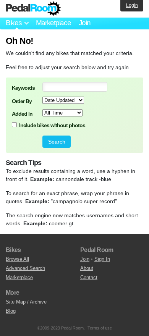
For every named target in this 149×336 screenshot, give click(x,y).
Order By (22, 101)
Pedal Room (33, 8)
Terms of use (99, 328)
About (86, 268)
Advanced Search (25, 268)
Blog (11, 311)
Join (85, 23)
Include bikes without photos (52, 125)
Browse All (17, 259)
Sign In (102, 259)
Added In (22, 114)
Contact (88, 277)
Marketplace (53, 23)
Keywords (23, 88)
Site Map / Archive (26, 302)
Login (132, 5)
